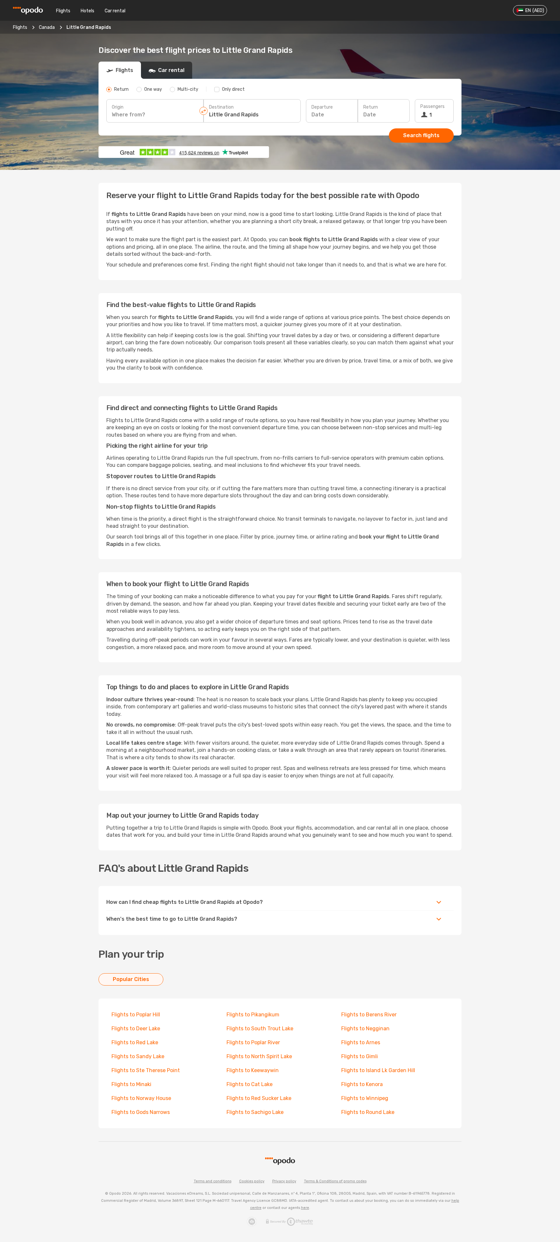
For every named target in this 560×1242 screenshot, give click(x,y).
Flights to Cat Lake (250, 1084)
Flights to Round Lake (367, 1112)
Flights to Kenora (362, 1084)
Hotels (87, 11)
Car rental (115, 11)
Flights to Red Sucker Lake (259, 1098)
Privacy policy (284, 1181)
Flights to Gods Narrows (140, 1112)
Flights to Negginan (365, 1028)
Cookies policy (251, 1181)
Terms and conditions (212, 1181)
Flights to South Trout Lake (260, 1028)
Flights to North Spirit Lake (259, 1056)
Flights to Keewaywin (253, 1070)
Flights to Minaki (131, 1084)
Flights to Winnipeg (364, 1098)
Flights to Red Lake (134, 1042)
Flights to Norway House (141, 1098)
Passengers (432, 106)
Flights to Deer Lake (135, 1028)
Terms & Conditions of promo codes (335, 1181)
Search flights (421, 135)
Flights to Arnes (360, 1042)
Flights (63, 11)
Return (370, 107)
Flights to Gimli (359, 1056)
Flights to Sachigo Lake (255, 1112)
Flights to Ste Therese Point (145, 1070)
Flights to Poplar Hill (135, 1014)
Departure (322, 107)
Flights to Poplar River (253, 1042)
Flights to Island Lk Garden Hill (378, 1070)
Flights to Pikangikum (253, 1014)
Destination (221, 107)
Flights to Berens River (369, 1014)
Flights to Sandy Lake (137, 1056)
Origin (117, 107)
